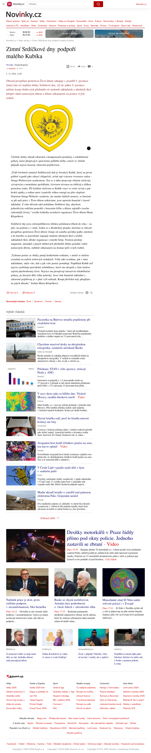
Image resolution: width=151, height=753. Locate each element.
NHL (55, 708)
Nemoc (58, 301)
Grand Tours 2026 (38, 708)
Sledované (137, 25)
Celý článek (110, 559)
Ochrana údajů (95, 744)
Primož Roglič (36, 704)
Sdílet (83, 66)
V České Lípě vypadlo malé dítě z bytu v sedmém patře (60, 469)
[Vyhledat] (98, 4)
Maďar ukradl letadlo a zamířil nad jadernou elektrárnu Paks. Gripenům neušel (64, 494)
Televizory (118, 728)
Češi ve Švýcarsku (108, 700)
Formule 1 (58, 704)
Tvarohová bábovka (85, 700)
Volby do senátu (13, 704)
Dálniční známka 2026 (133, 692)
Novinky (9, 64)
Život (29, 301)
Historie (52, 25)
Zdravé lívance (83, 696)
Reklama (31, 744)
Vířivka (133, 723)
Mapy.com (42, 718)
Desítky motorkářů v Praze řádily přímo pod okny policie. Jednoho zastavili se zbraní (100, 538)
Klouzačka (83, 723)
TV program (113, 25)
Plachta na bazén (44, 723)
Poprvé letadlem (107, 692)
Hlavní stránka (13, 21)
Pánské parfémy (74, 733)
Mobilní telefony (40, 728)
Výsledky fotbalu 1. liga (63, 692)
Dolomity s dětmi (107, 708)
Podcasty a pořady (66, 25)
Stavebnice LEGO (58, 728)
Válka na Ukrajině (66, 21)
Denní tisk (126, 25)
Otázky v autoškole (132, 704)
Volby (42, 21)
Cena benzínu (93, 718)
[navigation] (3, 4)
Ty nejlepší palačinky (86, 687)
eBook (72, 66)
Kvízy (86, 25)
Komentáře (81, 21)
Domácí (34, 21)
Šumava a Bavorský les (111, 696)
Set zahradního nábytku (102, 723)
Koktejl (128, 21)
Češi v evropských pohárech (116, 718)
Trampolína (59, 723)
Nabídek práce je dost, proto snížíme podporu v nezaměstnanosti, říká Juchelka (26, 603)
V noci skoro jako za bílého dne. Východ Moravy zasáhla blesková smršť (61, 395)
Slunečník (72, 723)
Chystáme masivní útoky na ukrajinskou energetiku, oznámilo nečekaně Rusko (61, 346)
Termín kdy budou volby (17, 700)
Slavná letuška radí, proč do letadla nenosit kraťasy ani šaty (63, 420)
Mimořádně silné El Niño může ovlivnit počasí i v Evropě (121, 601)
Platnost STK (129, 708)
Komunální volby (14, 708)
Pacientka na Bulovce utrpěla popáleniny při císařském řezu (63, 321)
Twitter (21, 744)
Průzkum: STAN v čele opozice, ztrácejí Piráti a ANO (61, 370)
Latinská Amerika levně (110, 704)
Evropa (40, 500)
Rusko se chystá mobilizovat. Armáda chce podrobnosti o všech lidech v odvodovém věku (74, 603)
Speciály (94, 25)
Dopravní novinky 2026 (134, 696)
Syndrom (38, 301)
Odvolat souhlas (111, 744)
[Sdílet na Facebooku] (87, 292)
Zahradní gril (121, 723)
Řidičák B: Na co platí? (133, 700)
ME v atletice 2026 (61, 700)
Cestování (42, 25)
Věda (33, 25)
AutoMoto (24, 25)
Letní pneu (92, 728)
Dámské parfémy (77, 728)
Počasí (103, 25)
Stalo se (25, 21)
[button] (49, 128)
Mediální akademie (62, 744)
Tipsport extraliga (61, 696)
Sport (79, 25)
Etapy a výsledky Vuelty (40, 692)
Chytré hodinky (132, 728)
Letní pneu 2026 (130, 687)
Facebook (11, 744)
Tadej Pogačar (36, 700)
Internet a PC (12, 25)
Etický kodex (79, 744)
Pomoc (48, 301)
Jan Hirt (33, 696)
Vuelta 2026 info (37, 687)
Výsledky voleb (13, 696)
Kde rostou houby (76, 718)
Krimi (90, 21)
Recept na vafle (83, 704)
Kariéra (41, 744)
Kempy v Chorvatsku (109, 687)
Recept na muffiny (84, 692)
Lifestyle (119, 21)
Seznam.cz (141, 4)
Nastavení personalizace (132, 744)
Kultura (98, 21)
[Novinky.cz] (24, 15)
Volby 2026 (11, 687)
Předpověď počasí (57, 718)
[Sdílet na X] (91, 292)
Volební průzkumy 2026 (17, 692)
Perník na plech (83, 708)
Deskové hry (105, 728)
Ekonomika (108, 21)
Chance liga (58, 687)
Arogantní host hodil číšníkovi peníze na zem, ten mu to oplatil (64, 444)
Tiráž (49, 744)
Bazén (30, 723)
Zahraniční (51, 21)
